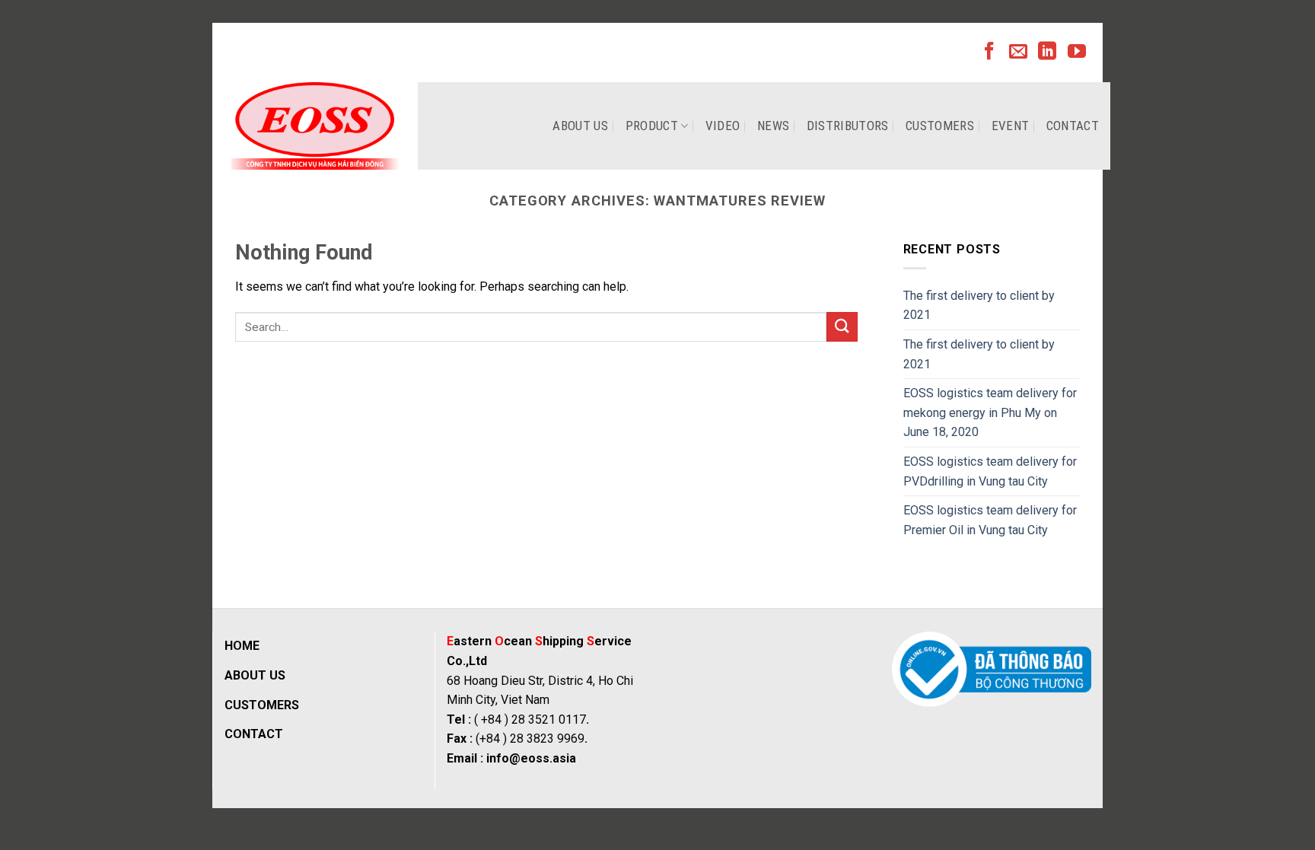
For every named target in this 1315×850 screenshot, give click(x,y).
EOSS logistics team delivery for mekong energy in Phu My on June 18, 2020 (990, 412)
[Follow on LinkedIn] (1047, 52)
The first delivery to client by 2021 (979, 305)
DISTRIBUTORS (848, 125)
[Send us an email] (1018, 52)
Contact (1072, 125)
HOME (241, 645)
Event (1011, 125)
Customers (940, 125)
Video (722, 125)
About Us (580, 125)
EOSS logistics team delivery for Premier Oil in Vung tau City (990, 520)
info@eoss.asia (531, 758)
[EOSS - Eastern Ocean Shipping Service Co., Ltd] (315, 126)
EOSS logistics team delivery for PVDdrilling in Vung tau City (990, 471)
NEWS (773, 125)
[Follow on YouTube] (1077, 52)
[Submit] (841, 327)
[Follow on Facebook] (989, 52)
